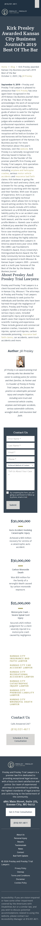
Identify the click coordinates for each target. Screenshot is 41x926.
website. (24, 148)
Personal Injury (20, 838)
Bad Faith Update (20, 856)
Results (20, 841)
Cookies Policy (20, 883)
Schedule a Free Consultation (20, 739)
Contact (20, 852)
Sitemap (20, 872)
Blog (13, 66)
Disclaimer (20, 879)
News (20, 849)
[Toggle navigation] (35, 12)
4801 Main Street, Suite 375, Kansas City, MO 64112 (20, 803)
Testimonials (20, 845)
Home (4, 66)
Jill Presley (27, 76)
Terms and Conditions (20, 875)
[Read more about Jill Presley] (20, 361)
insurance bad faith (25, 176)
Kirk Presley (22, 90)
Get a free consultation (20, 812)
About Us (20, 834)
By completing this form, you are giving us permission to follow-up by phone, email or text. (22, 494)
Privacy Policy (20, 868)
